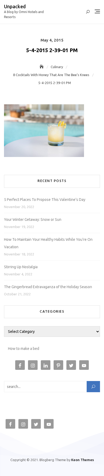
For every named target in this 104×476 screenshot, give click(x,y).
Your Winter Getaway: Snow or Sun (32, 219)
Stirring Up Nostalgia (21, 267)
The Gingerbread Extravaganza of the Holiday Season (48, 287)
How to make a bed (23, 348)
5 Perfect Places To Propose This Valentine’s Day (44, 199)
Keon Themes (82, 460)
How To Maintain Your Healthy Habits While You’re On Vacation (48, 243)
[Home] (42, 67)
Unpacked (15, 6)
